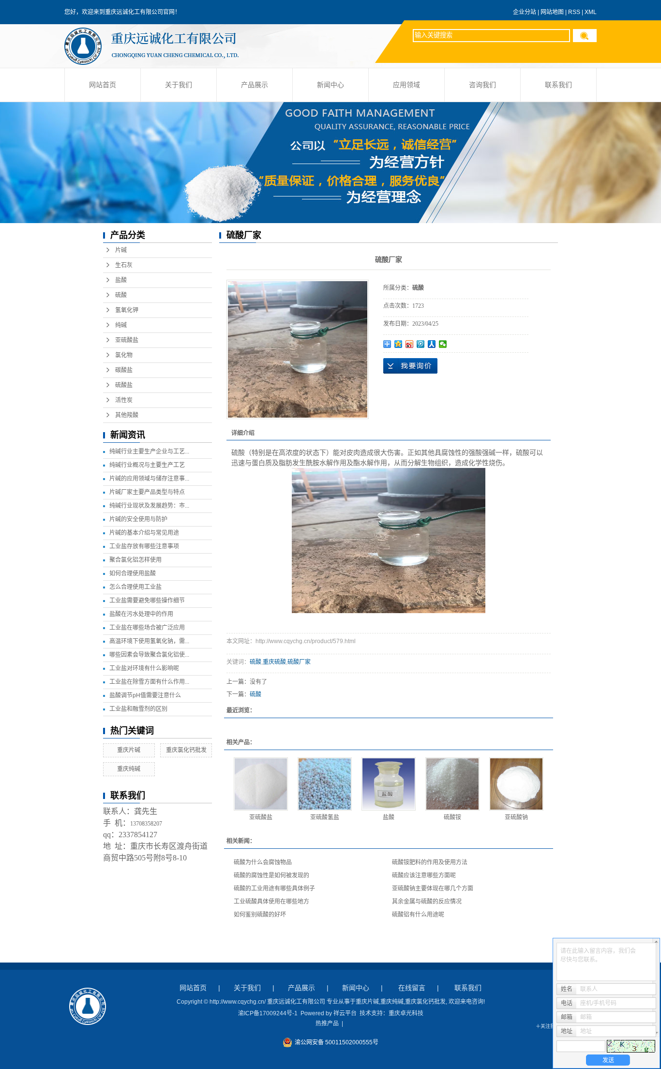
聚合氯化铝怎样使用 (135, 560)
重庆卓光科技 (406, 1013)
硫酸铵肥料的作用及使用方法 (429, 862)
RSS (574, 12)
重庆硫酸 (274, 662)
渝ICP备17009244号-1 (268, 1013)
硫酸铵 (452, 817)
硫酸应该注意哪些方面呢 (424, 875)
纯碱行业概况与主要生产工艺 (147, 465)
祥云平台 (345, 1013)
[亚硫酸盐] (261, 784)
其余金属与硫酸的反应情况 (427, 901)
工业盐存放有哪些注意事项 (144, 546)
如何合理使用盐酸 (132, 573)
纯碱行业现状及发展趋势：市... (149, 505)
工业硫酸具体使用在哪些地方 (271, 901)
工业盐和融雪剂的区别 (138, 709)
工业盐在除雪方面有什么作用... (149, 681)
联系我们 (558, 85)
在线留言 (411, 988)
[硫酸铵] (452, 784)
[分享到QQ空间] (398, 344)
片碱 (121, 250)
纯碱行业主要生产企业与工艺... (149, 451)
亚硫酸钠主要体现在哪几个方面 (432, 888)
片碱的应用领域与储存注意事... (149, 478)
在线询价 (410, 366)
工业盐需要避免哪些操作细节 (147, 600)
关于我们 (178, 85)
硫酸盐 (124, 385)
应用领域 (406, 85)
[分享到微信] (443, 344)
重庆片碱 (128, 750)
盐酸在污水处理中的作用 (141, 614)
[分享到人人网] (432, 344)
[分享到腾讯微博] (421, 344)
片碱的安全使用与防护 (138, 519)
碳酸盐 (124, 370)
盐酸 (121, 280)
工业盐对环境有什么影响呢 (144, 668)
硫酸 (121, 295)
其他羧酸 (126, 415)
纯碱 (121, 325)
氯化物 (124, 355)
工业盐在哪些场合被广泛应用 (147, 627)
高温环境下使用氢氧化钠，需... (149, 641)
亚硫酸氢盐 (324, 817)
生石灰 (124, 265)
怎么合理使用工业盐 (135, 587)
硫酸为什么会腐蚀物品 (263, 862)
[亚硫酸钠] (516, 784)
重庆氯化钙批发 (186, 750)
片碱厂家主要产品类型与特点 (147, 492)
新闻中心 (330, 85)
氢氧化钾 (126, 310)
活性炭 (124, 400)
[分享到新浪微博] (410, 344)
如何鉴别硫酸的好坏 (260, 914)
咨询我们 (482, 85)
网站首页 (102, 85)
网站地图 (552, 12)
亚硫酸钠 (516, 817)
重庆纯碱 (128, 769)
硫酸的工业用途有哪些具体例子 (274, 888)
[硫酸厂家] (297, 349)
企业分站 (524, 12)
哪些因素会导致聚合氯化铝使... (149, 654)
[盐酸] (388, 784)
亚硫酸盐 (126, 340)
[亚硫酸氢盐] (325, 784)
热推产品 (327, 1023)
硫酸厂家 (299, 662)
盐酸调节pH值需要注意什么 (145, 695)
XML (591, 12)
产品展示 (254, 85)
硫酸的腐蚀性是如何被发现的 (271, 875)
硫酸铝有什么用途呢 (418, 914)
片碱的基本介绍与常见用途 (144, 532)
